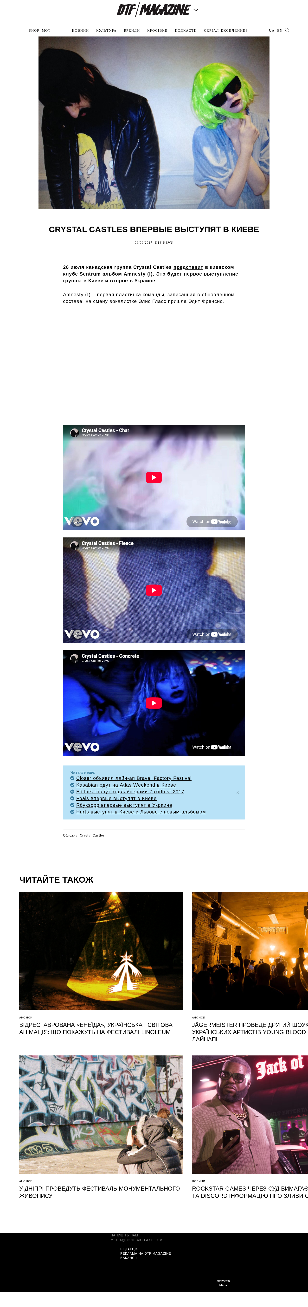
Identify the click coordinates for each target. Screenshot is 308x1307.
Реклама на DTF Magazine (145, 1253)
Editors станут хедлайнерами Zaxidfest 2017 (130, 791)
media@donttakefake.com (136, 1240)
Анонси (25, 1017)
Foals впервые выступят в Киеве (116, 798)
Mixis (223, 1285)
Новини (80, 30)
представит (188, 267)
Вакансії (128, 1258)
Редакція (129, 1249)
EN (280, 30)
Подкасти (186, 30)
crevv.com (223, 1281)
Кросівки (157, 30)
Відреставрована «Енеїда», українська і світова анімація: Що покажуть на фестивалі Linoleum (96, 1028)
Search (287, 30)
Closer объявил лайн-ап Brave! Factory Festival (134, 778)
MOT (46, 30)
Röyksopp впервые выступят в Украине (124, 805)
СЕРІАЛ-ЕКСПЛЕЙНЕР (226, 30)
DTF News (164, 242)
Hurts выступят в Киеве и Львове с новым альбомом (141, 811)
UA (272, 30)
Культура (106, 30)
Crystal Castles (92, 835)
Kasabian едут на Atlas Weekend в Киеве (126, 785)
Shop (34, 30)
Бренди (132, 30)
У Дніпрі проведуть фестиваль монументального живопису (99, 1192)
